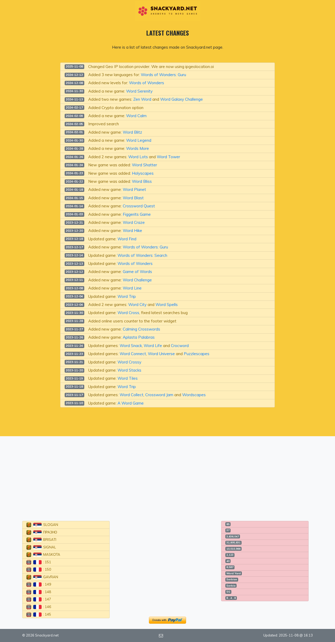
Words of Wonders (146, 82)
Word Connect (133, 353)
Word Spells (166, 304)
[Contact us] (161, 635)
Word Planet (134, 189)
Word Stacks (129, 370)
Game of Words (137, 271)
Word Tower (168, 156)
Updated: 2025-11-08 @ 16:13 (288, 635)
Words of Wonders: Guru (163, 74)
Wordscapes (194, 394)
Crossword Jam (159, 394)
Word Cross (128, 312)
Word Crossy (129, 362)
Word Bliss (142, 181)
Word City (137, 304)
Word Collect (131, 394)
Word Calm (136, 115)
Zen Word (142, 99)
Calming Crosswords (141, 329)
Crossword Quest (139, 205)
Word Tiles (128, 378)
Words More (137, 148)
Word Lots (138, 156)
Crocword (180, 345)
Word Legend (138, 140)
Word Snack (131, 345)
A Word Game (131, 403)
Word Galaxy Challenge (181, 99)
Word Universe (161, 353)
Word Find (127, 238)
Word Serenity (139, 91)
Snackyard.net (47, 635)
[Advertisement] (167, 475)
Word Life (153, 345)
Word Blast (133, 197)
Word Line (132, 288)
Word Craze (134, 222)
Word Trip (127, 296)
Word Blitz (132, 132)
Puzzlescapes (196, 353)
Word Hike (132, 230)
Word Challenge (137, 279)
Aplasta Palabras (139, 337)
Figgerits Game (137, 214)
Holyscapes (143, 173)
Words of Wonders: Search (142, 255)
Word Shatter (144, 164)
